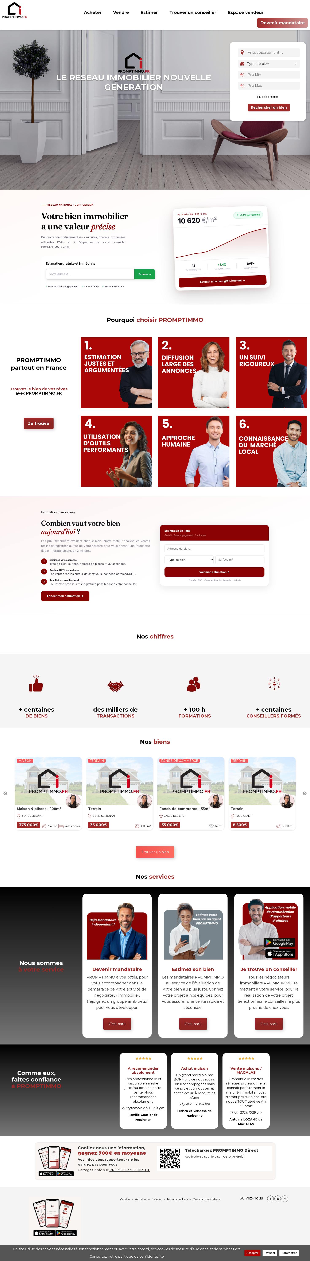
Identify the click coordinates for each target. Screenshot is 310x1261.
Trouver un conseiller (192, 12)
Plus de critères (267, 96)
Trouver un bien (155, 852)
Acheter (92, 12)
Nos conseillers (177, 1199)
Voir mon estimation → (214, 572)
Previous (5, 793)
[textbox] (274, 52)
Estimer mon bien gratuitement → (222, 281)
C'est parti (117, 1024)
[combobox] (273, 52)
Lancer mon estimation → (65, 596)
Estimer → (145, 274)
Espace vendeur (245, 12)
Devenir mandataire (282, 22)
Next (305, 793)
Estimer (149, 12)
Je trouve (38, 423)
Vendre (121, 12)
